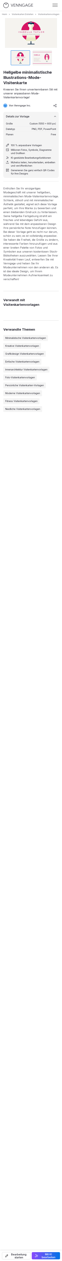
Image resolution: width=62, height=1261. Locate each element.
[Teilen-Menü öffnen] (55, 105)
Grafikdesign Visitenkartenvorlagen (24, 353)
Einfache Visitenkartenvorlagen (22, 361)
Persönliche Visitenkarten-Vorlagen (24, 385)
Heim (4, 14)
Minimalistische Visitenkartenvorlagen (25, 338)
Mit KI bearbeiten (48, 1256)
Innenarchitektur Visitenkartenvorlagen (26, 369)
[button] (16, 1255)
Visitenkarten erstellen (22, 14)
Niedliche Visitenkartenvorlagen (22, 409)
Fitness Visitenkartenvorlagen (21, 401)
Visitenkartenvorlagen (48, 14)
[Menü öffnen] (55, 5)
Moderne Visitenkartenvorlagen (22, 393)
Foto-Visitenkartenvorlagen (20, 377)
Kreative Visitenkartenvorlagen (22, 345)
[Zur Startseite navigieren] (18, 5)
